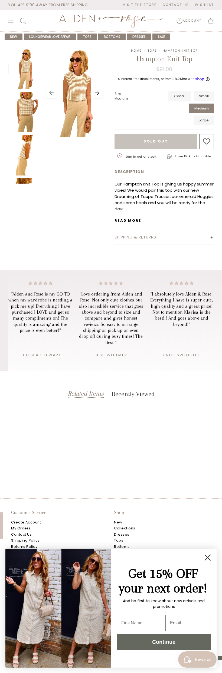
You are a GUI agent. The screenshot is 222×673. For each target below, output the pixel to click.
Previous (51, 92)
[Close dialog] (207, 557)
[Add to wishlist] (206, 141)
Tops (152, 50)
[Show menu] (10, 20)
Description (129, 171)
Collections (124, 528)
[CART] (210, 20)
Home (136, 50)
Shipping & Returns (135, 237)
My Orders (21, 528)
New (118, 522)
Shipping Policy (25, 540)
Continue (163, 642)
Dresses (121, 534)
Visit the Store (139, 4)
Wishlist (204, 4)
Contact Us (175, 4)
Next (97, 92)
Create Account (26, 522)
